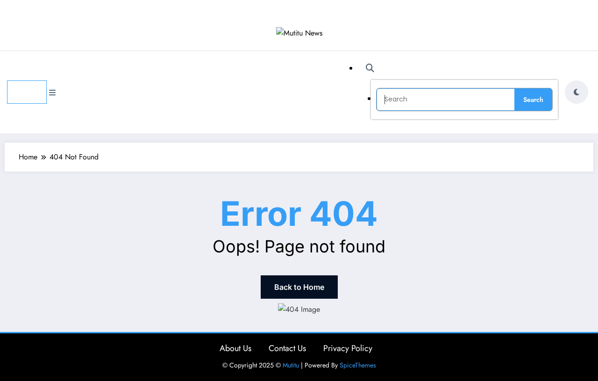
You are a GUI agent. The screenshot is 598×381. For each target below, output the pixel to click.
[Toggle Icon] (52, 92)
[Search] (370, 68)
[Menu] (27, 92)
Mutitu (291, 365)
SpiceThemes (358, 365)
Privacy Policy (347, 348)
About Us (235, 348)
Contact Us (287, 348)
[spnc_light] (576, 92)
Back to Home (299, 287)
